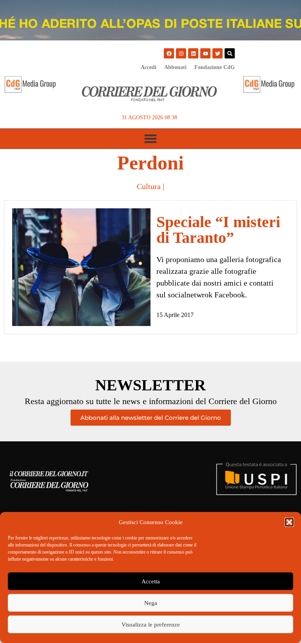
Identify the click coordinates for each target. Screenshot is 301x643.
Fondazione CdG (214, 67)
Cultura (149, 186)
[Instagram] (181, 53)
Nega (150, 603)
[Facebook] (169, 53)
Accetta (150, 581)
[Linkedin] (193, 53)
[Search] (230, 53)
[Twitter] (217, 53)
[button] (289, 522)
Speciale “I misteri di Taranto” (218, 229)
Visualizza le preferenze (150, 624)
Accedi (148, 67)
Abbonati (175, 67)
